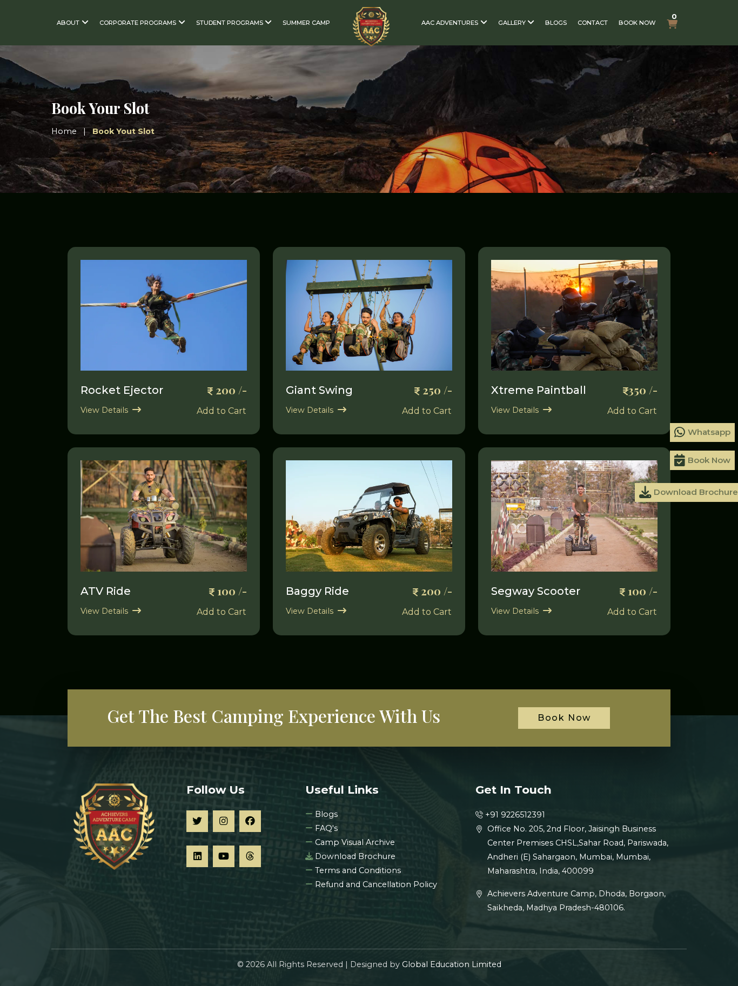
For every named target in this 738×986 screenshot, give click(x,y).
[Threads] (250, 856)
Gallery (512, 22)
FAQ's (325, 828)
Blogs (556, 22)
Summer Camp (306, 22)
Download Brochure (355, 856)
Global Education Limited (451, 964)
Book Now (637, 22)
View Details (104, 410)
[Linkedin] (197, 856)
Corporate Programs (137, 22)
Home (64, 131)
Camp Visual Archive (354, 842)
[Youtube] (223, 856)
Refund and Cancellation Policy (375, 884)
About (68, 22)
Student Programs (229, 22)
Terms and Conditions (357, 870)
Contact (593, 22)
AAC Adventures (449, 22)
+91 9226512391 (515, 815)
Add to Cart (221, 411)
